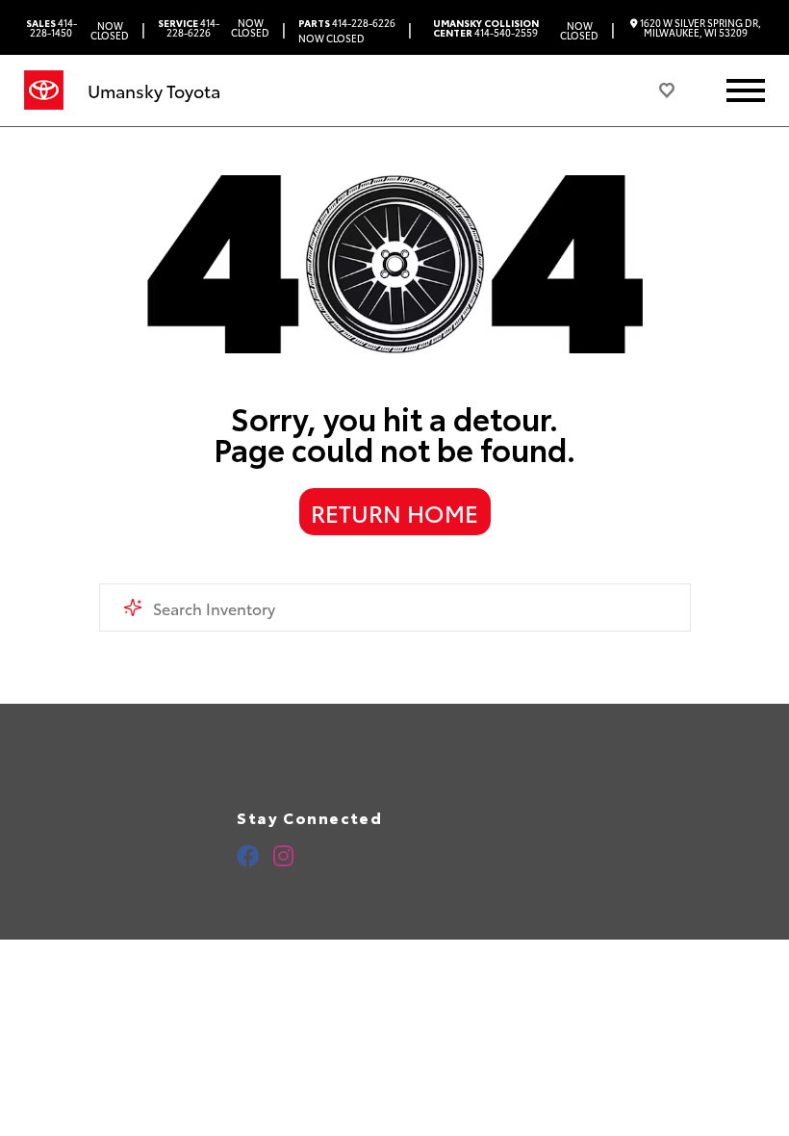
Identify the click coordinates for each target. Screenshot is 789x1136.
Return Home (394, 512)
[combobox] (395, 607)
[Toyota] (44, 90)
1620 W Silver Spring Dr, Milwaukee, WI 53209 (699, 28)
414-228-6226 (188, 28)
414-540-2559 (486, 28)
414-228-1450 (51, 28)
